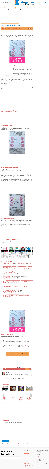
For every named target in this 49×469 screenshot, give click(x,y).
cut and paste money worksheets (11, 111)
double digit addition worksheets (24, 295)
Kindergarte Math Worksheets (9, 278)
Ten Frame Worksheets (7, 296)
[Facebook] (43, 2)
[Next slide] (32, 252)
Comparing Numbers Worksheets (13, 294)
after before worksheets (22, 266)
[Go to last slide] (1, 252)
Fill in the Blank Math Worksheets (9, 291)
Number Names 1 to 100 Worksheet (22, 281)
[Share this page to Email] (30, 28)
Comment (5, 425)
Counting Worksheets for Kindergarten (13, 280)
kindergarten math (12, 108)
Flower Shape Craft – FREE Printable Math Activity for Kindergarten (21, 397)
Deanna (7, 372)
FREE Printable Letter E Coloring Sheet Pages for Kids (4, 396)
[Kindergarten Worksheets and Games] (24, 2)
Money (20, 28)
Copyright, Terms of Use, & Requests (29, 461)
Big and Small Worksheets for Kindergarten (10, 272)
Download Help (27, 457)
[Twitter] (45, 2)
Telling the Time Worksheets (10, 285)
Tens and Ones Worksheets (13, 292)
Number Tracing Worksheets (8, 287)
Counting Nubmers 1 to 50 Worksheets (11, 283)
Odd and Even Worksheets (7, 282)
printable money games (11, 110)
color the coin (19, 110)
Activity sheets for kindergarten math (9, 266)
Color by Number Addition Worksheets (13, 290)
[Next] (31, 395)
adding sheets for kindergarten (26, 297)
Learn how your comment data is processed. (24, 443)
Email (14, 437)
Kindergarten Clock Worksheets (24, 285)
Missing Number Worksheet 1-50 (10, 289)
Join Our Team (26, 463)
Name (4, 437)
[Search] (18, 458)
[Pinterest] (30, 466)
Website (24, 437)
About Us (6, 2)
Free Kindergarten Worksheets (27, 453)
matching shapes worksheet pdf (21, 286)
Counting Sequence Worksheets (8, 263)
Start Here (2, 2)
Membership (10, 2)
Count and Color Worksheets (8, 275)
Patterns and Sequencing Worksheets (9, 269)
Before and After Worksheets (22, 263)
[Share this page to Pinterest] (28, 28)
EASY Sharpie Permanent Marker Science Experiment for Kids (29, 396)
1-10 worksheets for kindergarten (27, 280)
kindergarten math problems (22, 278)
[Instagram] (48, 2)
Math (9, 28)
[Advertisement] (15, 32)
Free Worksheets (5, 28)
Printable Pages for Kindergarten (10, 273)
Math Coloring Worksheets (12, 271)
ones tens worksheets (8, 276)
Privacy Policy (26, 455)
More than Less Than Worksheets (9, 277)
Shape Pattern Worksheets (7, 286)
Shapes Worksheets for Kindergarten (11, 268)
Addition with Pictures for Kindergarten (10, 295)
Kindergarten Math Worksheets (13, 297)
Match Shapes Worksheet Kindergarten (26, 268)
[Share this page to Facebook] (29, 28)
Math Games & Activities (14, 28)
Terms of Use (25, 345)
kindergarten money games (24, 108)
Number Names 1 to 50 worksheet (9, 281)
